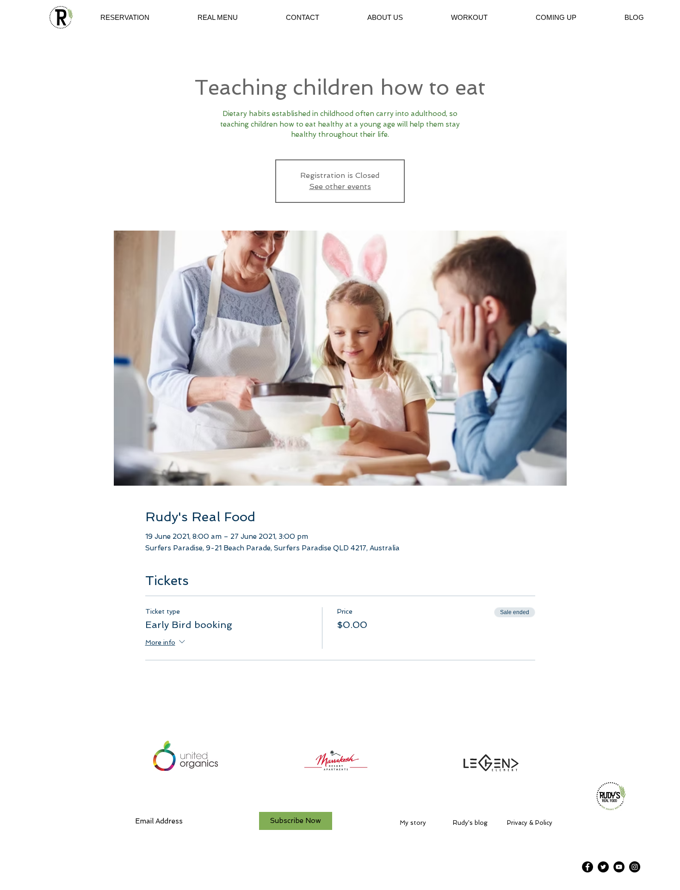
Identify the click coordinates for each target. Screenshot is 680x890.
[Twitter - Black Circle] (603, 866)
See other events (340, 186)
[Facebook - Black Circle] (587, 866)
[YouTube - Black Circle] (618, 866)
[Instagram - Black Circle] (634, 866)
